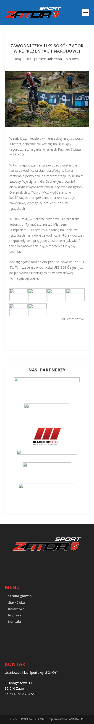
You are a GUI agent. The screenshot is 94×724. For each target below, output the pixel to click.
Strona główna (20, 596)
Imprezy (14, 615)
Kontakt (14, 621)
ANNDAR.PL (76, 719)
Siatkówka (16, 602)
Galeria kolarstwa (49, 59)
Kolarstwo (71, 59)
